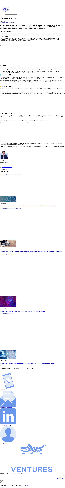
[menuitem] (34, 6)
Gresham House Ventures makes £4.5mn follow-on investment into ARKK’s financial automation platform (27, 363)
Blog (0, 169)
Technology (4, 174)
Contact (4, 11)
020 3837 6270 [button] (3, 389)
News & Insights (6, 9)
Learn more (28, 485)
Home (4, 6)
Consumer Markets (18, 174)
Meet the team (5, 7)
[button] (8, 388)
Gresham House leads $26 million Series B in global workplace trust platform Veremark (23, 311)
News (1, 174)
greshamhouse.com (61, 478)
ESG (6, 169)
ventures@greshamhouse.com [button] (6, 407)
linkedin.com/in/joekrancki (7, 167)
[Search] (6, 480)
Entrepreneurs (4, 169)
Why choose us (6, 10)
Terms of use (62, 476)
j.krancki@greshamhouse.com (8, 164)
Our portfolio (5, 8)
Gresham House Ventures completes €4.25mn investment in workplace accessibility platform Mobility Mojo (27, 206)
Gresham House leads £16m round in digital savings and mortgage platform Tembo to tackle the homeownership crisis (31, 251)
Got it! (1, 487)
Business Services (10, 174)
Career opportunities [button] (4, 443)
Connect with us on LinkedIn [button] (6, 425)
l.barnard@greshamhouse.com (8, 22)
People (9, 169)
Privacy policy (62, 477)
